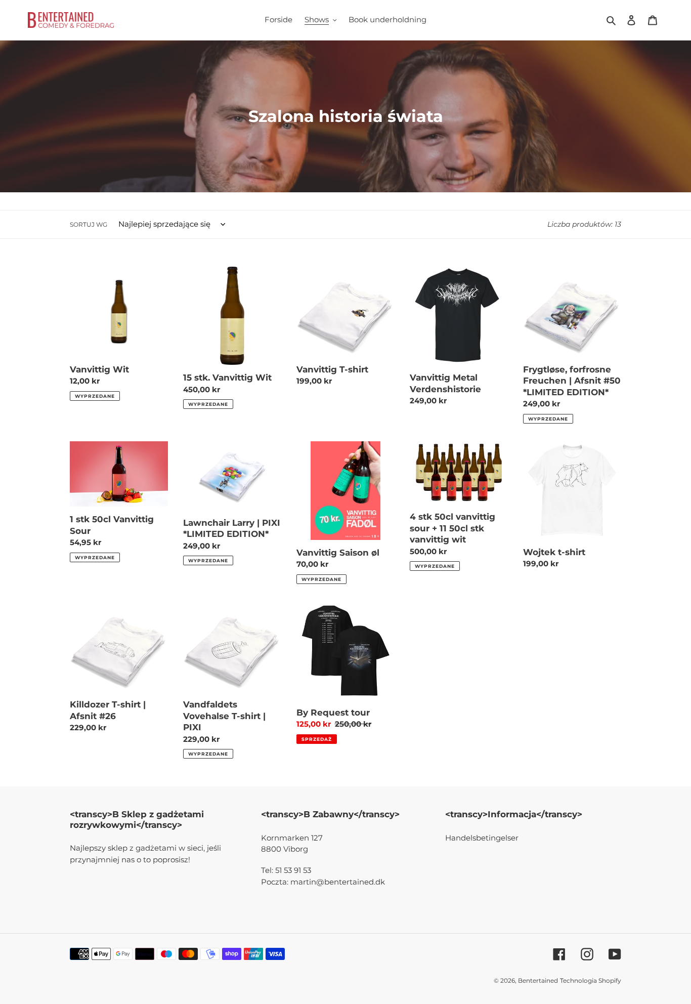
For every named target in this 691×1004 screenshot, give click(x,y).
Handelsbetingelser (482, 838)
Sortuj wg (88, 224)
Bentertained (538, 980)
